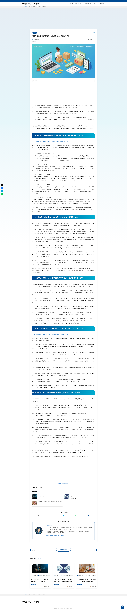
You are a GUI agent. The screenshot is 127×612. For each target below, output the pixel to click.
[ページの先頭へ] (122, 607)
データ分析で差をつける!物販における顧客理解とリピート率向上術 (50, 495)
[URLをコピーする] (88, 515)
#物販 (93, 32)
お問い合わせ (95, 3)
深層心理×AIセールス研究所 (31, 4)
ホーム (65, 3)
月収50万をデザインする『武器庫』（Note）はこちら (57, 535)
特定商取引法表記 (88, 3)
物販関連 (34, 32)
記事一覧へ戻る (63, 549)
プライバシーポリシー (79, 3)
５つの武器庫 (70, 3)
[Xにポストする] (38, 515)
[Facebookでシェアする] (51, 515)
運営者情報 (102, 3)
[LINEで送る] (76, 515)
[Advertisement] (63, 19)
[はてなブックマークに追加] (63, 515)
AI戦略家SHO (49, 525)
